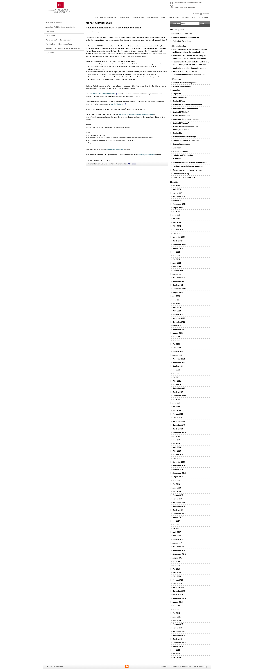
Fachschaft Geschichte (182, 41)
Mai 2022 (176, 344)
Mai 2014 (176, 654)
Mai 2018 (176, 484)
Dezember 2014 (179, 632)
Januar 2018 (177, 499)
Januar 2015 (177, 628)
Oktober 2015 (178, 595)
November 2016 (179, 550)
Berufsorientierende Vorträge (184, 137)
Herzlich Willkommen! (54, 23)
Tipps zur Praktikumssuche (184, 177)
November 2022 (179, 322)
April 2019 (177, 447)
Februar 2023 (178, 315)
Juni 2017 (176, 525)
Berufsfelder (50, 36)
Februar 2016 (178, 580)
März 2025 (177, 226)
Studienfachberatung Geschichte (186, 38)
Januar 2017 (177, 543)
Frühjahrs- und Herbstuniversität (186, 140)
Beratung (174, 17)
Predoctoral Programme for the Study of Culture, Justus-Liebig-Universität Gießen (189, 57)
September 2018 (179, 473)
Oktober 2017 (178, 510)
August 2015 (178, 602)
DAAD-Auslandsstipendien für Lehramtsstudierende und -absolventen (189, 73)
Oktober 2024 (178, 241)
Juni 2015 (176, 609)
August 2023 (178, 292)
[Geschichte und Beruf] (127, 6)
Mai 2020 (176, 407)
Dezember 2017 (179, 503)
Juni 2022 (176, 340)
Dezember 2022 (179, 318)
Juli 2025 (176, 211)
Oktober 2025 (178, 200)
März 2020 (177, 410)
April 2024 (177, 263)
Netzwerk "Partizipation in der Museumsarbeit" (63, 48)
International (189, 17)
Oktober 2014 (178, 639)
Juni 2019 (176, 440)
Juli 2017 (176, 521)
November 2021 (179, 362)
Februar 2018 (178, 495)
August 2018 (178, 477)
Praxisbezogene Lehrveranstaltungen (188, 166)
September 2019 (179, 433)
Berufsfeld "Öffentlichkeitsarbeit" (186, 120)
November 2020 (179, 388)
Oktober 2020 (178, 392)
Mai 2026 (176, 186)
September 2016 (179, 554)
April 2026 (177, 189)
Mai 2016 (176, 569)
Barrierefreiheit (185, 667)
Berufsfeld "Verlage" (181, 123)
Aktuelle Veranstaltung (182, 86)
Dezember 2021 (179, 359)
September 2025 (179, 204)
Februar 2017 (178, 539)
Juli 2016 (176, 562)
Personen (124, 17)
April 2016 (177, 573)
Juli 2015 (176, 606)
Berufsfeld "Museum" (181, 116)
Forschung (138, 17)
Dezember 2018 (179, 462)
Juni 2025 (176, 215)
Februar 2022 (178, 351)
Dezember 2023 (179, 278)
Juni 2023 (176, 300)
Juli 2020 (176, 399)
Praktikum (177, 159)
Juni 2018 (176, 480)
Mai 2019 (176, 444)
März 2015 (177, 621)
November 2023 (179, 281)
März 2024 (177, 267)
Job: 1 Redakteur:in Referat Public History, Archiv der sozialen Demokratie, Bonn (190, 50)
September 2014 (179, 643)
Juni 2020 (176, 403)
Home (197, 14)
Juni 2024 (176, 256)
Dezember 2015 (179, 587)
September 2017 (179, 514)
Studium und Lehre (156, 17)
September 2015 (179, 598)
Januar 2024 (177, 274)
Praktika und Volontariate (183, 155)
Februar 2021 (178, 385)
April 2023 (177, 307)
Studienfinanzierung (181, 174)
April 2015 (177, 617)
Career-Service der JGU (182, 34)
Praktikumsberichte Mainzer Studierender (190, 163)
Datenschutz (164, 667)
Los (202, 24)
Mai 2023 (176, 304)
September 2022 (179, 329)
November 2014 (179, 635)
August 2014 (178, 646)
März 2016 (177, 576)
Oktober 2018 (178, 469)
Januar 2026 (177, 193)
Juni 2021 (176, 374)
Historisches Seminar (105, 17)
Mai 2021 (176, 377)
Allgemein (132, 164)
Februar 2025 (178, 230)
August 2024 (178, 248)
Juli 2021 (176, 370)
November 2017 (179, 506)
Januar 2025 (177, 233)
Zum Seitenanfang (200, 667)
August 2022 (178, 333)
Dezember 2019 (179, 421)
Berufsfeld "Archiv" (180, 101)
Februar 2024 (178, 270)
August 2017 (178, 517)
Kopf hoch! (50, 31)
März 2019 (177, 451)
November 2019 (179, 425)
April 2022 (177, 348)
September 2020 (179, 396)
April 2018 (177, 488)
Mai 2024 (176, 259)
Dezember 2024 (179, 237)
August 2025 (178, 208)
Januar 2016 (177, 584)
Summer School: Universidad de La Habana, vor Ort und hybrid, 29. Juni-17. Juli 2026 (191, 63)
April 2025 (177, 222)
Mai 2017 (176, 528)
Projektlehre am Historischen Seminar (60, 44)
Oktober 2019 (178, 429)
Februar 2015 (178, 624)
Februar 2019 (178, 455)
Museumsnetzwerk (180, 152)
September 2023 (179, 289)
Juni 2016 (176, 565)
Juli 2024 (176, 252)
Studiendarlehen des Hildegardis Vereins (189, 68)
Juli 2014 (176, 650)
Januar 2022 (177, 355)
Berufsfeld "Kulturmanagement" (186, 108)
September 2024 (179, 245)
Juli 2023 (176, 296)
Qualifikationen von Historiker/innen (187, 170)
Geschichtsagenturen (181, 144)
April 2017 (177, 532)
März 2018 (177, 491)
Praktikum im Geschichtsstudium (58, 40)
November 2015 (179, 591)
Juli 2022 (176, 337)
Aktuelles (204, 17)
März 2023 (177, 311)
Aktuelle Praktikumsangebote (184, 83)
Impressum (50, 53)
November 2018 (179, 466)
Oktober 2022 (178, 326)
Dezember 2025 (179, 197)
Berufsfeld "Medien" (181, 112)
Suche (176, 23)
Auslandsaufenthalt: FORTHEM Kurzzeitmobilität (113, 27)
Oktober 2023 (178, 285)
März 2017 (177, 536)
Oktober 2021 (178, 366)
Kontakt (206, 14)
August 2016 (178, 558)
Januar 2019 (177, 458)
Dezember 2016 (179, 547)
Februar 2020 (178, 414)
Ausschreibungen (180, 97)
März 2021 (177, 381)
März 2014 (177, 657)
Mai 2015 (176, 613)
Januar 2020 (177, 418)
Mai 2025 (176, 219)
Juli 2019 (176, 436)
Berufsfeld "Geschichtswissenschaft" (188, 105)
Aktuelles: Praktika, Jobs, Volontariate (60, 27)
